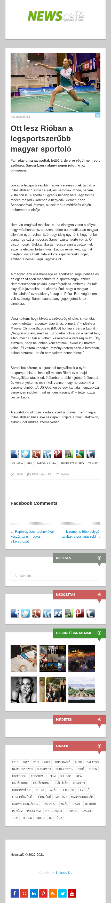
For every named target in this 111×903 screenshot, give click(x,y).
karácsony (20, 783)
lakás (53, 790)
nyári (77, 804)
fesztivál (38, 776)
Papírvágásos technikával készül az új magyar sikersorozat (32, 536)
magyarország (82, 797)
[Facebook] (15, 893)
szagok (87, 811)
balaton (92, 762)
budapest (44, 769)
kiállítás (61, 783)
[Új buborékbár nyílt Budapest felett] (81, 658)
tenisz (93, 463)
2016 (15, 762)
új (50, 817)
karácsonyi (41, 783)
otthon (90, 804)
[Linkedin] (34, 893)
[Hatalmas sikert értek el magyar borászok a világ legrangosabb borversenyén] (81, 690)
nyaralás (50, 804)
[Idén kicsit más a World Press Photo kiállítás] (52, 658)
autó (78, 762)
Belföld (64, 474)
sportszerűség (72, 463)
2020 (47, 762)
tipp (15, 817)
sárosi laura (46, 463)
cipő (81, 769)
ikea (79, 776)
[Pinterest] (43, 893)
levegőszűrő (22, 797)
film (53, 776)
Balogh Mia (23, 116)
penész (17, 811)
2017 (26, 762)
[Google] (24, 893)
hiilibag (65, 776)
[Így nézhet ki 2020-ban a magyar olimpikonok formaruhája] (52, 690)
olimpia (17, 463)
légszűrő (44, 797)
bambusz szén (22, 769)
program (34, 811)
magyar (61, 797)
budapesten (64, 769)
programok (53, 811)
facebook (19, 776)
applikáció (62, 762)
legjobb (68, 790)
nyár (64, 804)
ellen (93, 769)
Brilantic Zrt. (64, 872)
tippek (27, 817)
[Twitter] (62, 893)
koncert (79, 783)
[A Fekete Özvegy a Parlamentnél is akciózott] (24, 690)
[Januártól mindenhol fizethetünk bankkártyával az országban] (24, 658)
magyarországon (25, 804)
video (40, 817)
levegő (84, 790)
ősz (59, 817)
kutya (40, 790)
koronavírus (21, 790)
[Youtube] (72, 893)
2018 (36, 762)
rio (29, 463)
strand (72, 811)
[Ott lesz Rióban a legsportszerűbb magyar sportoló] (55, 82)
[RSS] (53, 893)
